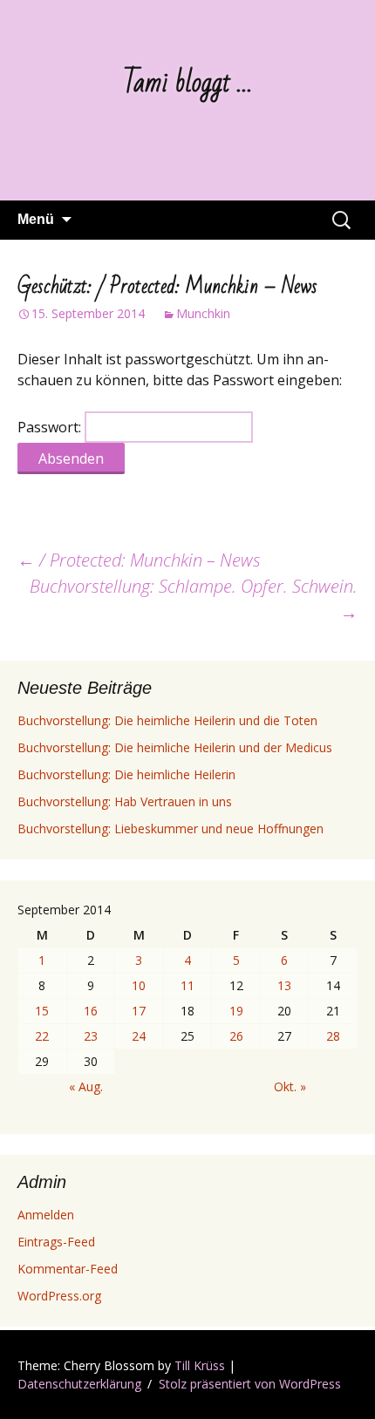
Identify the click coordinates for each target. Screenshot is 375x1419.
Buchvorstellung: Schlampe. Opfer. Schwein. (194, 599)
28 (333, 1036)
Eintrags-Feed (56, 1241)
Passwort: (51, 427)
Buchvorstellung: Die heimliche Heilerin (126, 774)
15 (42, 1010)
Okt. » (290, 1086)
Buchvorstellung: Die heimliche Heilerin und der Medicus (174, 747)
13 (284, 985)
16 (91, 1010)
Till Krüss (199, 1365)
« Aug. (86, 1086)
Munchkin (203, 313)
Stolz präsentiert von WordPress (250, 1383)
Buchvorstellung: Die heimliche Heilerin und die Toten (167, 720)
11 (187, 985)
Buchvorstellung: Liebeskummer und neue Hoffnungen (170, 828)
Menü (35, 219)
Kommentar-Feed (67, 1268)
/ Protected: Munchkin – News (139, 560)
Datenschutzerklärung (79, 1383)
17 (139, 1010)
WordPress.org (59, 1295)
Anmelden (45, 1214)
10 (139, 985)
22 (42, 1036)
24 (139, 1036)
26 (236, 1036)
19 (236, 1010)
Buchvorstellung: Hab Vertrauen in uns (124, 801)
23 (91, 1036)
